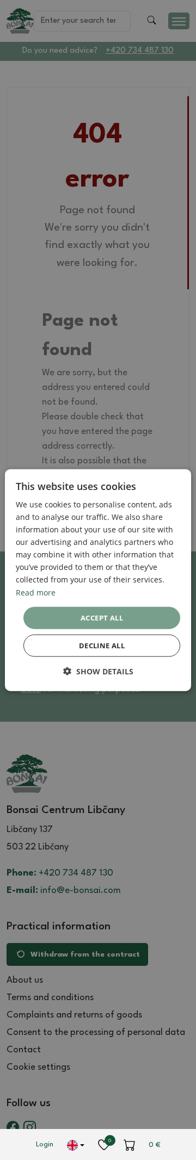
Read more (36, 592)
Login (44, 1144)
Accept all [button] (102, 617)
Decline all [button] (102, 645)
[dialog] (98, 580)
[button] (98, 671)
